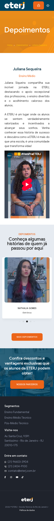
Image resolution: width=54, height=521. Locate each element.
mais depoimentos (27, 337)
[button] (23, 321)
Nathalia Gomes (27, 308)
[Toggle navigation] (48, 6)
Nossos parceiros (27, 384)
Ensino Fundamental (16, 412)
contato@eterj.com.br (22, 471)
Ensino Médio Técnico (17, 417)
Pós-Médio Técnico (16, 423)
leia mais (27, 316)
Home (9, 45)
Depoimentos (22, 45)
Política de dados (27, 510)
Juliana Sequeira (39, 45)
